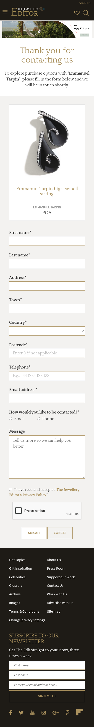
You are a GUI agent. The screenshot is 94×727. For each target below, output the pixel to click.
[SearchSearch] (86, 15)
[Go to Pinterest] (67, 712)
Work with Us (57, 594)
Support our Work (61, 577)
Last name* (19, 255)
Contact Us (55, 585)
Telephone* (20, 367)
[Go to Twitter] (21, 712)
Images (14, 602)
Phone (48, 419)
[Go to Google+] (55, 712)
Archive (15, 594)
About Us (54, 559)
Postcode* (18, 345)
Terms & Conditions (24, 611)
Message (17, 431)
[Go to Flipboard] (79, 712)
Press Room (56, 568)
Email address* (23, 390)
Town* (15, 300)
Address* (17, 278)
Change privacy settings (27, 620)
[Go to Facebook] (10, 712)
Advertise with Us (60, 602)
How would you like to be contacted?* (44, 412)
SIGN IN (85, 3)
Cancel (60, 533)
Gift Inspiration (20, 568)
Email (19, 419)
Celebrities (17, 577)
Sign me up (47, 696)
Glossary (15, 585)
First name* (20, 233)
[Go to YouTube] (32, 712)
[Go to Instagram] (44, 712)
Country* (18, 322)
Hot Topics (17, 559)
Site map (53, 611)
